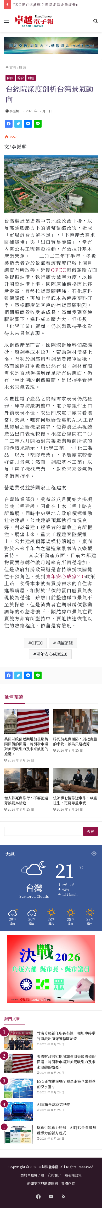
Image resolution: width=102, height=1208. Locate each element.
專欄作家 (68, 1183)
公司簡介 (54, 1175)
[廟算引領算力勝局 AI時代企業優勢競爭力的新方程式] (18, 1134)
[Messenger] (28, 124)
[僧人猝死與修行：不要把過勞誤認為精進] (26, 780)
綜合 (21, 78)
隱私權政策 (73, 1175)
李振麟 (14, 111)
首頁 (12, 67)
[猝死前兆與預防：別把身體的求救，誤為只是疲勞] (75, 721)
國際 (10, 78)
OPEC (58, 269)
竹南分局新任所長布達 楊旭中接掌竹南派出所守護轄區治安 (66, 1035)
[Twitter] (18, 124)
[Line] (38, 124)
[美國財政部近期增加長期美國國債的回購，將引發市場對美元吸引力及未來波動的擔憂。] (26, 721)
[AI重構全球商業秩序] (18, 1111)
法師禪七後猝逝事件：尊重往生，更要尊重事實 (75, 800)
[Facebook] (9, 124)
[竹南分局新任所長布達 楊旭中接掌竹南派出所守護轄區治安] (18, 1040)
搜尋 (90, 831)
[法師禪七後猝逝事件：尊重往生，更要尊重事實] (75, 780)
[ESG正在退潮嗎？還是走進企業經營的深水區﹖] (18, 1088)
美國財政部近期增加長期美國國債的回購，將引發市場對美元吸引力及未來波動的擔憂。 (26, 746)
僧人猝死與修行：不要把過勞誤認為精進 (26, 800)
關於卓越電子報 (32, 1175)
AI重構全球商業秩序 (53, 1104)
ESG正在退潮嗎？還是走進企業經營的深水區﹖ (54, 4)
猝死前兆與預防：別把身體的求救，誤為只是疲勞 (75, 741)
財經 (22, 67)
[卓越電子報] (34, 20)
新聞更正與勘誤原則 (42, 1183)
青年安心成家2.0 (65, 576)
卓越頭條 (64, 643)
